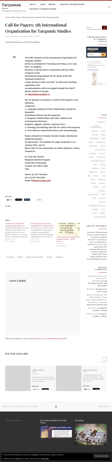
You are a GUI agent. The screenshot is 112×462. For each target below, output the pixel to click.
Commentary (100, 149)
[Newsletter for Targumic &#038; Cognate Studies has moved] (18, 232)
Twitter (102, 213)
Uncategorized (99, 217)
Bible (103, 135)
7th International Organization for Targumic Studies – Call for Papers (68, 239)
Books (90, 142)
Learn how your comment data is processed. (50, 339)
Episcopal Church (98, 161)
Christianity (100, 142)
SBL (94, 198)
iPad (89, 176)
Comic (102, 146)
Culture (102, 153)
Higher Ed (93, 172)
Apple (103, 131)
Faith (95, 164)
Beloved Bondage (90, 370)
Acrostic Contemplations (96, 126)
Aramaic (95, 135)
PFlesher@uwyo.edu (41, 181)
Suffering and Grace (97, 205)
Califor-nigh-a (38, 370)
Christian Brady (12, 36)
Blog (103, 138)
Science (102, 198)
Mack (93, 179)
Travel (94, 213)
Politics (96, 187)
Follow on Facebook (13, 420)
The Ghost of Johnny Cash (98, 304)
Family (102, 164)
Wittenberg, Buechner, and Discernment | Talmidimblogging (97, 278)
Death (91, 157)
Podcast (102, 183)
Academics (101, 122)
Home (7, 17)
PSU (103, 187)
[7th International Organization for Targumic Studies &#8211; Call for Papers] (68, 229)
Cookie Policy (45, 458)
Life (103, 176)
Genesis (95, 168)
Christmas (93, 146)
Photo (93, 183)
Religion (102, 191)
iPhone (96, 176)
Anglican (94, 131)
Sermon (102, 202)
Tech (103, 209)
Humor (102, 172)
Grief (103, 168)
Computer (92, 153)
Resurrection (93, 194)
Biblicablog (94, 138)
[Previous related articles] (99, 360)
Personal (101, 179)
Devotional (101, 157)
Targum (96, 209)
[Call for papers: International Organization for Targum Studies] (43, 232)
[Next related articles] (104, 360)
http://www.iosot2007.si (39, 94)
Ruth (103, 194)
